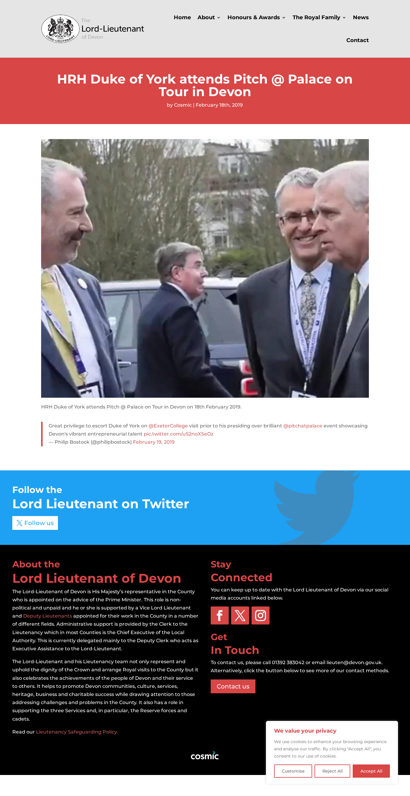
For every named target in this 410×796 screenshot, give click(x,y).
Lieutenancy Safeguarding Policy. (77, 732)
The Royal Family (316, 17)
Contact (357, 40)
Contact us (233, 686)
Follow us (39, 523)
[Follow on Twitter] (240, 615)
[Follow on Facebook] (220, 615)
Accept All (371, 771)
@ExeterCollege (168, 426)
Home (182, 17)
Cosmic (183, 105)
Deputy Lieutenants (47, 616)
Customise (293, 771)
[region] (332, 752)
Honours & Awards (254, 17)
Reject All (332, 771)
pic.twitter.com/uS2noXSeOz (178, 434)
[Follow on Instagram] (261, 615)
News (361, 17)
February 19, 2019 (154, 442)
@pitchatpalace (302, 426)
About (206, 17)
